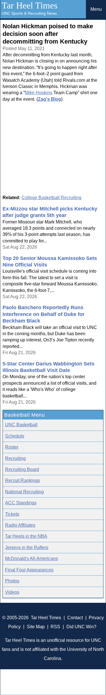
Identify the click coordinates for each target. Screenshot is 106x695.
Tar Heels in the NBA (26, 536)
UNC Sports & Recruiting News (29, 13)
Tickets (12, 514)
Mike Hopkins (38, 92)
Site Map (36, 626)
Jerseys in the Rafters (26, 547)
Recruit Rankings (22, 480)
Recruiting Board (22, 469)
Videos (12, 592)
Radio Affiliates (20, 525)
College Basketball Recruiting (51, 197)
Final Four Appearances (29, 569)
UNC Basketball (21, 424)
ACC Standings (20, 502)
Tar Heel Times (29, 5)
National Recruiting (24, 491)
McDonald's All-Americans (31, 558)
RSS (55, 626)
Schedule (14, 436)
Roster (11, 447)
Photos (12, 580)
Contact (75, 617)
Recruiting (15, 458)
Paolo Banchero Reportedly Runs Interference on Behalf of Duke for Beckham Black (44, 314)
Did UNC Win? (81, 626)
